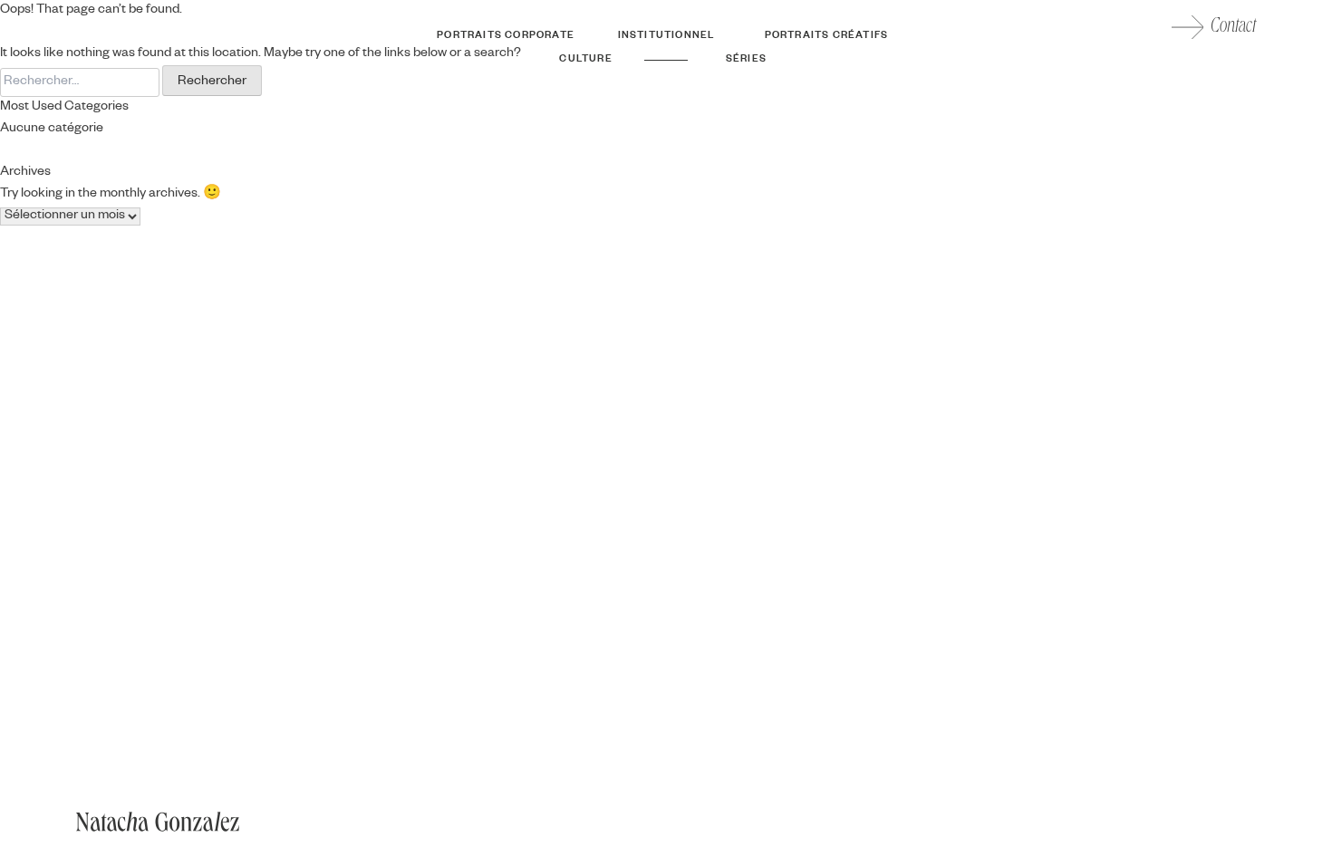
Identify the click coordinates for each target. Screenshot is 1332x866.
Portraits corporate (505, 36)
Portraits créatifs (827, 36)
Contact (1233, 27)
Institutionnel (666, 36)
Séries (746, 59)
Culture (585, 59)
